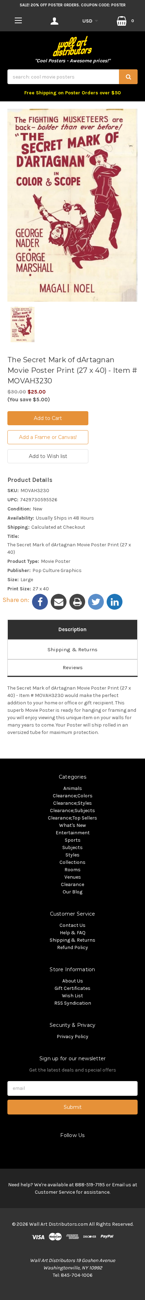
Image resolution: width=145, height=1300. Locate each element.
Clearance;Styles (72, 803)
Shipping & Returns (72, 649)
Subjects (72, 847)
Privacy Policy (72, 1037)
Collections (72, 862)
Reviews (73, 667)
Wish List (72, 996)
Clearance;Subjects (72, 811)
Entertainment (73, 833)
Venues (72, 877)
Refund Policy (72, 947)
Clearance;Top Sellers (72, 818)
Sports (73, 840)
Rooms (72, 870)
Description (72, 629)
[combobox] (72, 76)
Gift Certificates (72, 988)
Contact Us (72, 925)
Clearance (72, 884)
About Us (72, 981)
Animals (72, 788)
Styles (72, 855)
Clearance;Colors (73, 796)
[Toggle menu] (18, 20)
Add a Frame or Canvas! (48, 437)
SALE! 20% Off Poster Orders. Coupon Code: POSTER (73, 5)
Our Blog (72, 892)
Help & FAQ (73, 933)
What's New (72, 825)
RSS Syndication (72, 1003)
